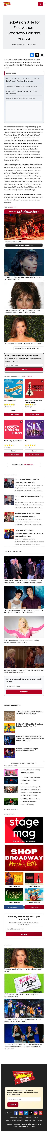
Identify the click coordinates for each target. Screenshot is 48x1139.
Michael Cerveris (9, 178)
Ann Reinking (23, 135)
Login (35, 4)
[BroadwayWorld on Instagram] (21, 1113)
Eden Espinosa (9, 157)
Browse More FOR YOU (27, 348)
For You (13, 207)
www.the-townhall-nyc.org (12, 200)
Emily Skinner (11, 190)
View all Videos (10, 809)
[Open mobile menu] (45, 4)
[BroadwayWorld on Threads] (36, 1113)
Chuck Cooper (28, 178)
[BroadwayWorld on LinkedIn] (26, 1113)
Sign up (24, 934)
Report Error (37, 1120)
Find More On (22, 465)
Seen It (13, 410)
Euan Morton (35, 154)
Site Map (28, 1120)
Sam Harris (19, 184)
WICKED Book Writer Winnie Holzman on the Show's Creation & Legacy (30, 802)
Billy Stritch (7, 132)
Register (28, 4)
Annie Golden (38, 181)
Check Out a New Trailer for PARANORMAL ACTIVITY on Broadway (30, 780)
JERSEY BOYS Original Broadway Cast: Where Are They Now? (21, 92)
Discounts (34, 907)
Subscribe (24, 692)
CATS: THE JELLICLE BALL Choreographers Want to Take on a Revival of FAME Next (29, 533)
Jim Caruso (32, 138)
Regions (20, 1120)
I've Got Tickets (13, 414)
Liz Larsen (34, 184)
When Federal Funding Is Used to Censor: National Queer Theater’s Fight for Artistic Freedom (22, 80)
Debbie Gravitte (9, 181)
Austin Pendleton (22, 187)
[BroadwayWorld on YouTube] (41, 1113)
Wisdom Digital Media (30, 1124)
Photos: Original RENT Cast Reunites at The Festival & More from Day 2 (22, 1020)
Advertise (13, 1118)
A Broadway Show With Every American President (22, 86)
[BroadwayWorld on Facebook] (16, 1113)
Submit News (11, 1120)
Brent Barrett (38, 132)
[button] (40, 4)
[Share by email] (42, 55)
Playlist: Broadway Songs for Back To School (20, 98)
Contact (28, 1118)
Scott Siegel (25, 127)
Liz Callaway (22, 176)
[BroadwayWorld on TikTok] (31, 1113)
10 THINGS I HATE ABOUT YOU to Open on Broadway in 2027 (21, 995)
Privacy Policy (29, 1126)
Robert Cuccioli (9, 138)
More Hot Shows (13, 907)
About (21, 1118)
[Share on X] (37, 55)
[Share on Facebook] (32, 55)
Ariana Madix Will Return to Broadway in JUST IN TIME (23, 970)
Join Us (35, 1118)
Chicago (15, 135)
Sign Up (12, 1104)
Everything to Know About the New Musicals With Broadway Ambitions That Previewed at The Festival (23, 1046)
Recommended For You (13, 705)
